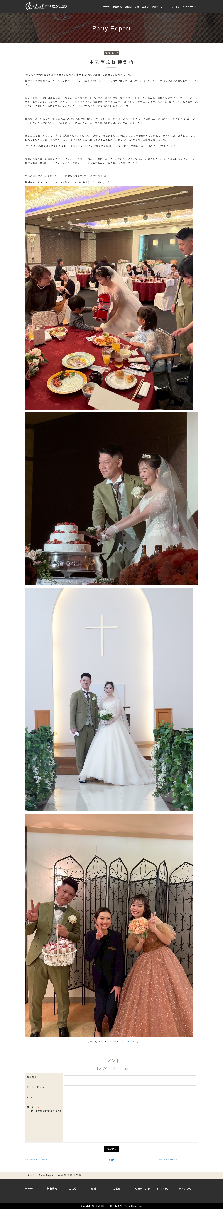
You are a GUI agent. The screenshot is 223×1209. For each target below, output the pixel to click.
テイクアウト (186, 1188)
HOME (106, 6)
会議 (136, 6)
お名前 (32, 1076)
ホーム (31, 1175)
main (111, 1159)
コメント (44, 1109)
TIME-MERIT (190, 6)
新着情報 (117, 6)
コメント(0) (131, 1041)
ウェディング (159, 6)
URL (29, 1097)
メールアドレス (35, 1086)
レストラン (174, 6)
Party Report (46, 1175)
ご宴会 (145, 6)
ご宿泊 (128, 6)
